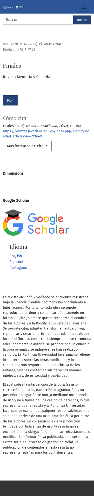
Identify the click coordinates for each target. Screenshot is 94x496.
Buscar (82, 20)
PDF (10, 100)
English (15, 256)
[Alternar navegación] (84, 7)
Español (16, 261)
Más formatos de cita (26, 146)
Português (18, 267)
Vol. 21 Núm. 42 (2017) (20, 44)
